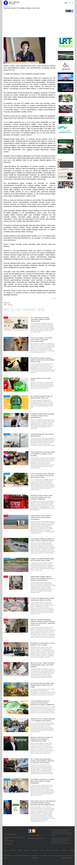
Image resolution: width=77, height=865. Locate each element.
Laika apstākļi (34, 855)
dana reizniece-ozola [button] (29, 309)
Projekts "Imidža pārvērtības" (56, 855)
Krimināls (27, 850)
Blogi (71, 855)
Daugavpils (13, 850)
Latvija (5, 850)
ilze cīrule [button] (41, 309)
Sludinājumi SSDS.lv (67, 858)
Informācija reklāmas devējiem (36, 838)
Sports (42, 850)
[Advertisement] (38, 25)
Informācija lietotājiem (34, 835)
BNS (9, 302)
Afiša (40, 855)
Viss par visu (49, 850)
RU (70, 2)
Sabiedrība (35, 850)
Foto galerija (34, 858)
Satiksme (45, 855)
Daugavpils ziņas (8, 855)
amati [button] (18, 309)
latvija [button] (6, 309)
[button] (72, 2)
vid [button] (12, 309)
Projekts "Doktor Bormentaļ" (21, 855)
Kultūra (6, 858)
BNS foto (10, 304)
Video (56, 850)
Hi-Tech (67, 855)
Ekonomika (64, 850)
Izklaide (71, 850)
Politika (20, 850)
